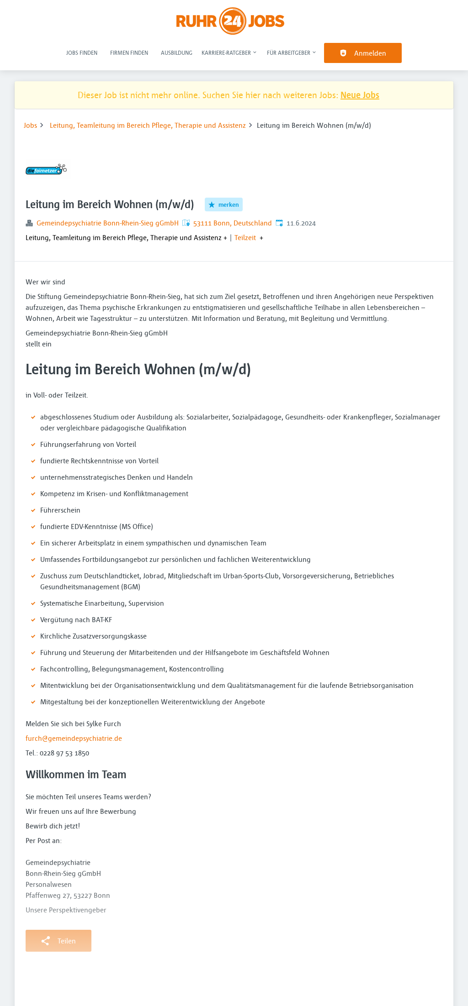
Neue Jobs (359, 94)
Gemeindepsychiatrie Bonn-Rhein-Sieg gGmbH (108, 222)
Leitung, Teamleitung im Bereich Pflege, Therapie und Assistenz (148, 125)
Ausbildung (176, 52)
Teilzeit (245, 237)
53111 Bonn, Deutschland (232, 222)
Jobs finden (81, 52)
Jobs (30, 125)
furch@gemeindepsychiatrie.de (74, 738)
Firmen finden (129, 52)
